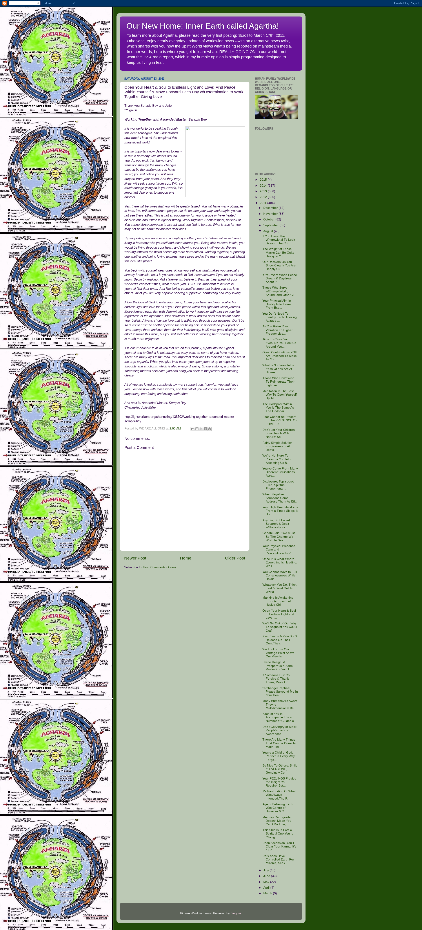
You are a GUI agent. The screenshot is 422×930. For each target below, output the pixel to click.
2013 (264, 191)
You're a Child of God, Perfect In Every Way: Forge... (279, 756)
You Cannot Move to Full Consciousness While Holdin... (279, 575)
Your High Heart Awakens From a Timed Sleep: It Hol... (280, 511)
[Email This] (193, 429)
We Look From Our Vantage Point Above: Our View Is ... (278, 653)
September (271, 225)
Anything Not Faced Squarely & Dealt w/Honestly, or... (276, 524)
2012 (264, 197)
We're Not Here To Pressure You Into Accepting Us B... (276, 459)
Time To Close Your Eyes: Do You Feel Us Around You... (279, 343)
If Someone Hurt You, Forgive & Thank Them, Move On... (277, 678)
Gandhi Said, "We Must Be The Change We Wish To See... (278, 536)
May (266, 882)
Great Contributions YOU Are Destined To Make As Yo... (279, 356)
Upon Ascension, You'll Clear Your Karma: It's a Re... (279, 846)
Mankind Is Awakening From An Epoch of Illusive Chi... (277, 601)
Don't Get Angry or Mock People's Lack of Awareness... (279, 730)
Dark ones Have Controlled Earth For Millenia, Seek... (278, 859)
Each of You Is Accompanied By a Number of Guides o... (279, 717)
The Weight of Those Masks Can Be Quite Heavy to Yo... (278, 252)
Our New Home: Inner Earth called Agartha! (202, 25)
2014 (264, 185)
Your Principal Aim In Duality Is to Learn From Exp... (276, 304)
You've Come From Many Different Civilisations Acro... (280, 472)
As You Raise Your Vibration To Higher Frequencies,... (277, 330)
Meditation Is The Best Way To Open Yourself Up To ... (279, 394)
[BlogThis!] (197, 429)
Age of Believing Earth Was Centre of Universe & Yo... (277, 808)
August (268, 231)
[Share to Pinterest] (209, 429)
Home (185, 558)
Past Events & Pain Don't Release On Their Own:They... (279, 640)
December (271, 207)
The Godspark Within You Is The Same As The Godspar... (278, 407)
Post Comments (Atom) (159, 567)
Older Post (235, 558)
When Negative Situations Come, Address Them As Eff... (280, 498)
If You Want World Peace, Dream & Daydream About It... (280, 278)
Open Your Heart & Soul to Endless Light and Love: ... (279, 614)
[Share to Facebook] (205, 429)
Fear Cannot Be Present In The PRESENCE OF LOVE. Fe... (279, 420)
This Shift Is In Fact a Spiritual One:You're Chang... (277, 833)
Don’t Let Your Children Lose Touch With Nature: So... (278, 433)
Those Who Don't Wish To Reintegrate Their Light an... (278, 381)
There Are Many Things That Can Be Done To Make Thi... (279, 743)
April (266, 887)
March (268, 893)
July (266, 870)
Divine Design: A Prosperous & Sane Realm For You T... (277, 665)
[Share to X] (201, 429)
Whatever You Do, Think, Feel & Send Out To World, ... (279, 588)
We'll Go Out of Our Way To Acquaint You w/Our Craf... (279, 627)
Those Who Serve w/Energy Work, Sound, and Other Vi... (279, 291)
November (271, 213)
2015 (264, 179)
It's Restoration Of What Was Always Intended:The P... (279, 795)
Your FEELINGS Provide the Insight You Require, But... (279, 782)
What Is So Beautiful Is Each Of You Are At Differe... (278, 369)
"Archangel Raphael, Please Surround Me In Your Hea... (280, 691)
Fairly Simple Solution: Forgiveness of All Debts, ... (277, 446)
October (269, 219)
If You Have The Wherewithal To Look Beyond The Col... (278, 240)
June (267, 876)
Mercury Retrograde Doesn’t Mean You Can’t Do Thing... (276, 821)
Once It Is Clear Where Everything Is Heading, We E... (279, 562)
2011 (263, 203)
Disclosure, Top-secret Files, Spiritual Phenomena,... (278, 485)
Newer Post (135, 558)
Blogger (236, 913)
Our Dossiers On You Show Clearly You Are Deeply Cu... (279, 265)
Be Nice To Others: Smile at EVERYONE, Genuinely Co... (279, 769)
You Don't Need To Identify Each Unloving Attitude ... (279, 317)
